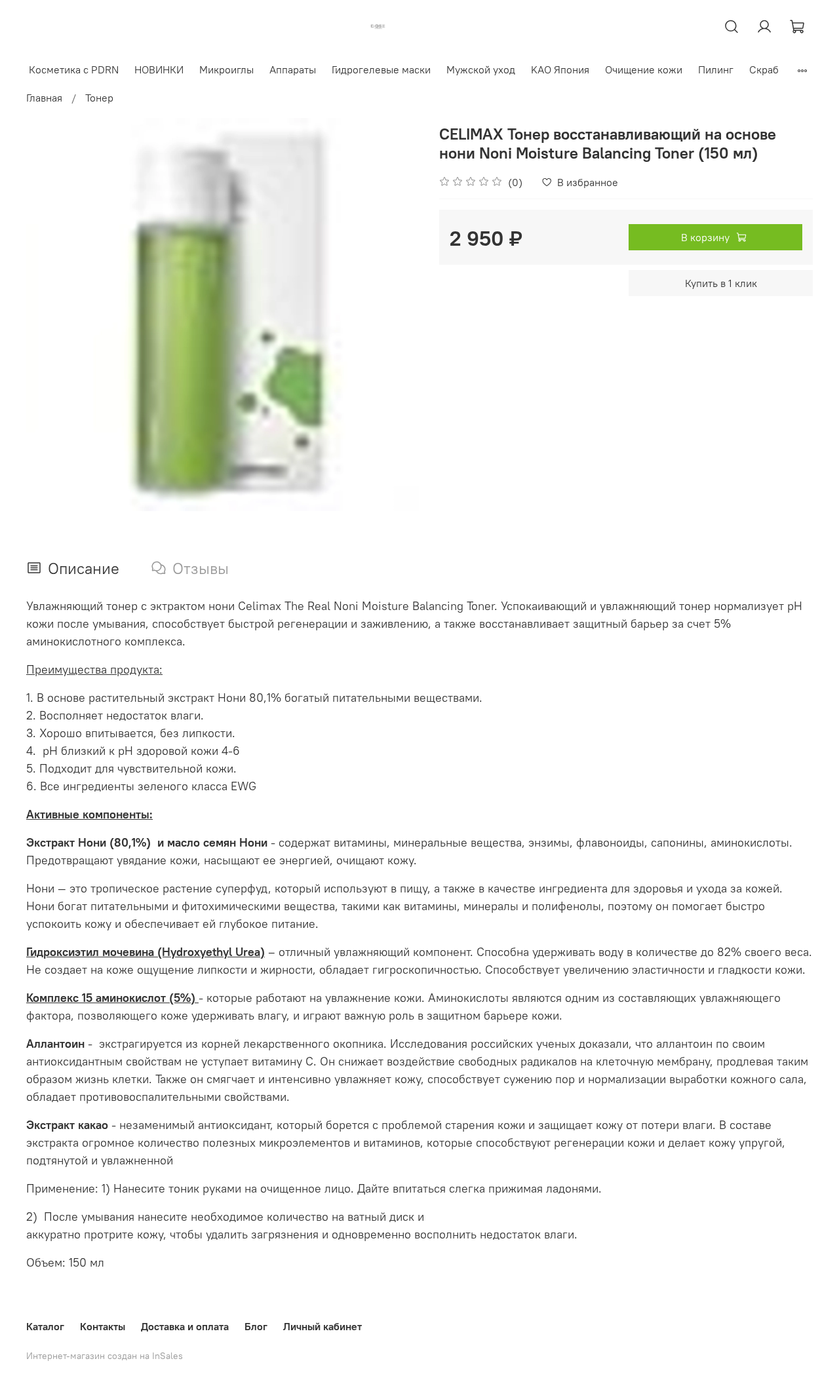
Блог (255, 1326)
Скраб (764, 69)
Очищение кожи (643, 69)
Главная (44, 97)
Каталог (45, 1326)
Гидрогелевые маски (381, 69)
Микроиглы (226, 69)
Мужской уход (480, 69)
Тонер (99, 97)
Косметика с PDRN (74, 69)
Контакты (102, 1326)
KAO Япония (560, 69)
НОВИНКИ (159, 69)
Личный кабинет (322, 1326)
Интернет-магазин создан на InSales (104, 1356)
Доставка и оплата (185, 1326)
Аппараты (292, 69)
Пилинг (715, 69)
